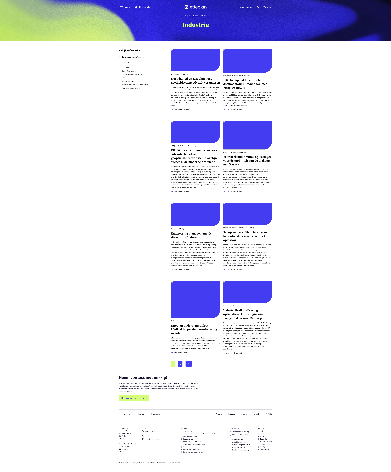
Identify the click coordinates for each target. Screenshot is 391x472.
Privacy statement (138, 463)
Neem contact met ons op (133, 398)
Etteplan (187, 16)
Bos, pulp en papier (130, 71)
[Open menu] (121, 7)
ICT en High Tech (129, 81)
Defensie (126, 78)
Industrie (127, 62)
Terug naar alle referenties (133, 57)
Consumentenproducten (132, 74)
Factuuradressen (174, 463)
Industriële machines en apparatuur (136, 85)
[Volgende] (189, 364)
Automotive (127, 68)
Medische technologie (131, 88)
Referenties (195, 16)
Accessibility (150, 463)
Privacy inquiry (161, 463)
